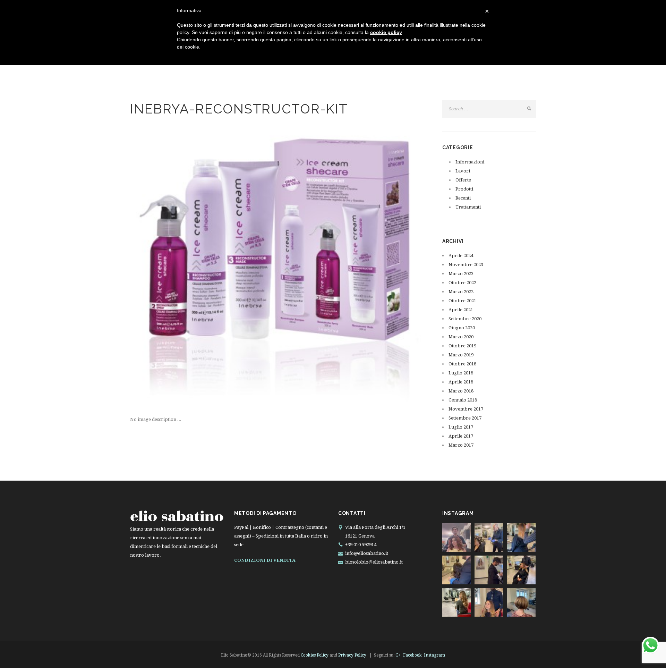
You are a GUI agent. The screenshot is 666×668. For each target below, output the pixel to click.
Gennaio (463, 400)
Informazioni (469, 161)
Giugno (462, 327)
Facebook (412, 655)
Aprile (461, 255)
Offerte (463, 180)
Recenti (463, 198)
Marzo (461, 273)
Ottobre (462, 282)
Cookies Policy (314, 655)
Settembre (465, 318)
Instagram (434, 655)
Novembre (466, 264)
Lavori (462, 171)
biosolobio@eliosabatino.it (374, 562)
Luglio (461, 372)
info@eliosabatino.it (366, 553)
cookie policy (386, 32)
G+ (398, 655)
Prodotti (464, 189)
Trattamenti (468, 207)
